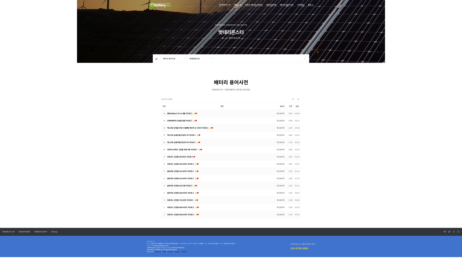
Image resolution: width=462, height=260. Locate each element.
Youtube (183, 252)
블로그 (311, 4)
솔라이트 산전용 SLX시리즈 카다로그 (180, 171)
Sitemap (54, 232)
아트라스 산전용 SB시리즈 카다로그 (180, 157)
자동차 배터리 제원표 (254, 4)
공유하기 (304, 58)
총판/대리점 (271, 4)
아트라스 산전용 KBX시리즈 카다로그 (181, 207)
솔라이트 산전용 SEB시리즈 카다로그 (180, 193)
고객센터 (300, 4)
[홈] (223, 38)
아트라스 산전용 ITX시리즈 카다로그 (180, 200)
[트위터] (449, 232)
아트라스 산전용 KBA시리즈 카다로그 (181, 214)
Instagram (177, 252)
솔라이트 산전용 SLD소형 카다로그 (180, 185)
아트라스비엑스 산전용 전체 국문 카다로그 (182, 149)
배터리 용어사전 (286, 4)
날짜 (297, 106)
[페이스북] (453, 232)
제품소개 (237, 4)
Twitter (164, 252)
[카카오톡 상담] (444, 232)
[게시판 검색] (298, 99)
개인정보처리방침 (24, 232)
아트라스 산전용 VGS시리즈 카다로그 (180, 164)
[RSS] (293, 99)
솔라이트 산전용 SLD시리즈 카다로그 (180, 178)
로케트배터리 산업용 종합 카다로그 (180, 120)
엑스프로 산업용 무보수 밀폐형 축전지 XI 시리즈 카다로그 (188, 128)
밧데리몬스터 (224, 4)
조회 (290, 106)
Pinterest (170, 252)
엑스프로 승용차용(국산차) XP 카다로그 (181, 142)
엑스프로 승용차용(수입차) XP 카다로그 (181, 135)
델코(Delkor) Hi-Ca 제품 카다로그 (180, 113)
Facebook (158, 252)
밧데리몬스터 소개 (8, 232)
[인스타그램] (458, 232)
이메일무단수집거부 (40, 232)
